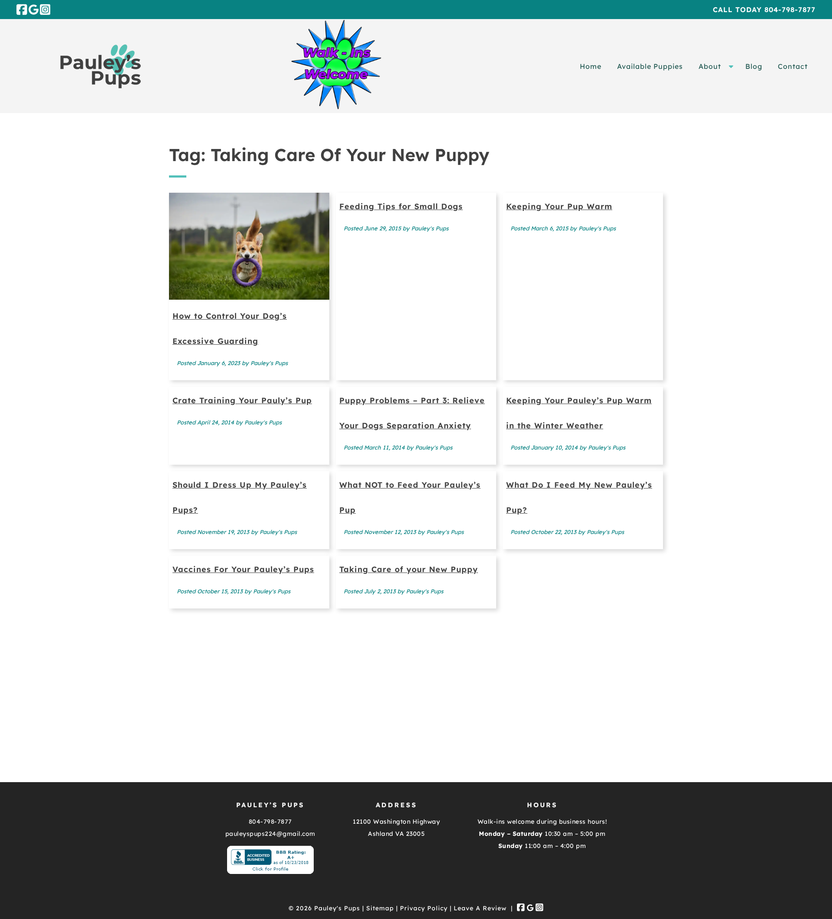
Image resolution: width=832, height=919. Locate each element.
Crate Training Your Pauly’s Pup (242, 400)
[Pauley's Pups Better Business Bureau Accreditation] (270, 872)
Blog (753, 66)
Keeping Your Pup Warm (559, 206)
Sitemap (380, 908)
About (710, 66)
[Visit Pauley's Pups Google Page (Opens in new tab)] (34, 9)
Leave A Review (480, 908)
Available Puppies (650, 66)
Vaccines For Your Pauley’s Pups (243, 569)
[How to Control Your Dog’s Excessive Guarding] (249, 297)
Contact (793, 66)
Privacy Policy (424, 908)
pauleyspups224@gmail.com (270, 834)
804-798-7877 (270, 821)
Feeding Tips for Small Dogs (401, 206)
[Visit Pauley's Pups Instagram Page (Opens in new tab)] (45, 9)
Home (590, 66)
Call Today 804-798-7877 (764, 9)
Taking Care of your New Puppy (408, 569)
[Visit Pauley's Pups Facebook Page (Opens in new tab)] (21, 9)
